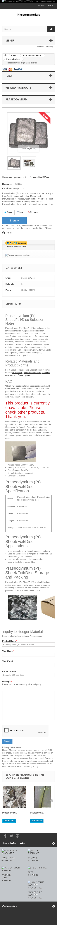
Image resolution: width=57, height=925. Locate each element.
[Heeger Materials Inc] (28, 14)
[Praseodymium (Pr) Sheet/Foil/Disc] (14, 163)
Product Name (9, 641)
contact (40, 47)
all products (17, 372)
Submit (7, 741)
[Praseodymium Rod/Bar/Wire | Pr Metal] (42, 797)
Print (9, 233)
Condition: (7, 188)
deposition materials (32, 372)
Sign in (50, 5)
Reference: (7, 184)
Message (7, 681)
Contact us (41, 5)
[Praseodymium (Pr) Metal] (14, 797)
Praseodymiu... (9, 812)
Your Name (8, 651)
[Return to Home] (5, 55)
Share (20, 212)
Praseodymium (24, 375)
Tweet (9, 212)
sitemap (49, 47)
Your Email (8, 661)
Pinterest (33, 212)
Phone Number (9, 671)
